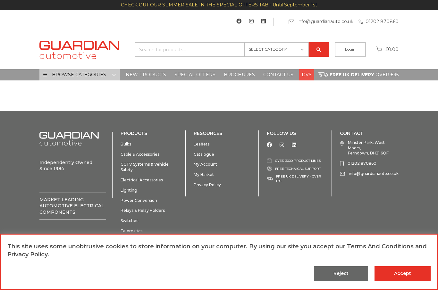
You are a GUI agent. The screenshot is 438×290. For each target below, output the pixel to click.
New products (146, 75)
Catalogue (204, 154)
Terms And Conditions (380, 246)
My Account (205, 164)
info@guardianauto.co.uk (324, 21)
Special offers (194, 75)
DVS (307, 75)
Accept (402, 273)
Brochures (239, 75)
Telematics (131, 230)
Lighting (129, 190)
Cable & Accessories (140, 154)
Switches (129, 220)
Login (350, 49)
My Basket (204, 174)
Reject (341, 273)
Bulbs (126, 144)
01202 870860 (382, 21)
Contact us (278, 75)
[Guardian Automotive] (79, 49)
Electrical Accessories (142, 180)
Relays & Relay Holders (143, 210)
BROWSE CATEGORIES (79, 75)
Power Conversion (139, 200)
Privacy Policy (207, 184)
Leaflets (201, 144)
